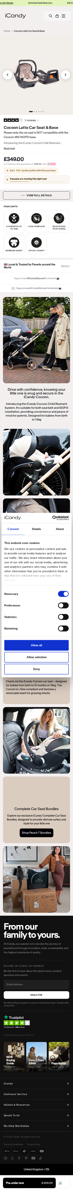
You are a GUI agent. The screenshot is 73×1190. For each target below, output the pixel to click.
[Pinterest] (26, 1158)
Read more (9, 148)
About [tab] (60, 529)
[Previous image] (7, 75)
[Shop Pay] (63, 1183)
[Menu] (63, 16)
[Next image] (65, 75)
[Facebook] (19, 1158)
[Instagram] (5, 1158)
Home (7, 31)
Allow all (36, 645)
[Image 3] (36, 111)
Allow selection (37, 657)
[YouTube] (33, 1158)
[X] (12, 1158)
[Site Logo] (15, 15)
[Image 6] (43, 111)
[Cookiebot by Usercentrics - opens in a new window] (52, 517)
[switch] (63, 605)
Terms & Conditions (13, 1144)
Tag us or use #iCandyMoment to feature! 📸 (38, 288)
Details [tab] (36, 529)
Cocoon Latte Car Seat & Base (29, 31)
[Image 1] (31, 111)
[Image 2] (34, 111)
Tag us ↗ (65, 265)
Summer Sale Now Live (30, 2)
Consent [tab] (13, 529)
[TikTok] (40, 1158)
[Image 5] (41, 111)
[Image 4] (38, 111)
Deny (36, 669)
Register (36, 995)
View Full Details (39, 195)
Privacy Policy (33, 1144)
